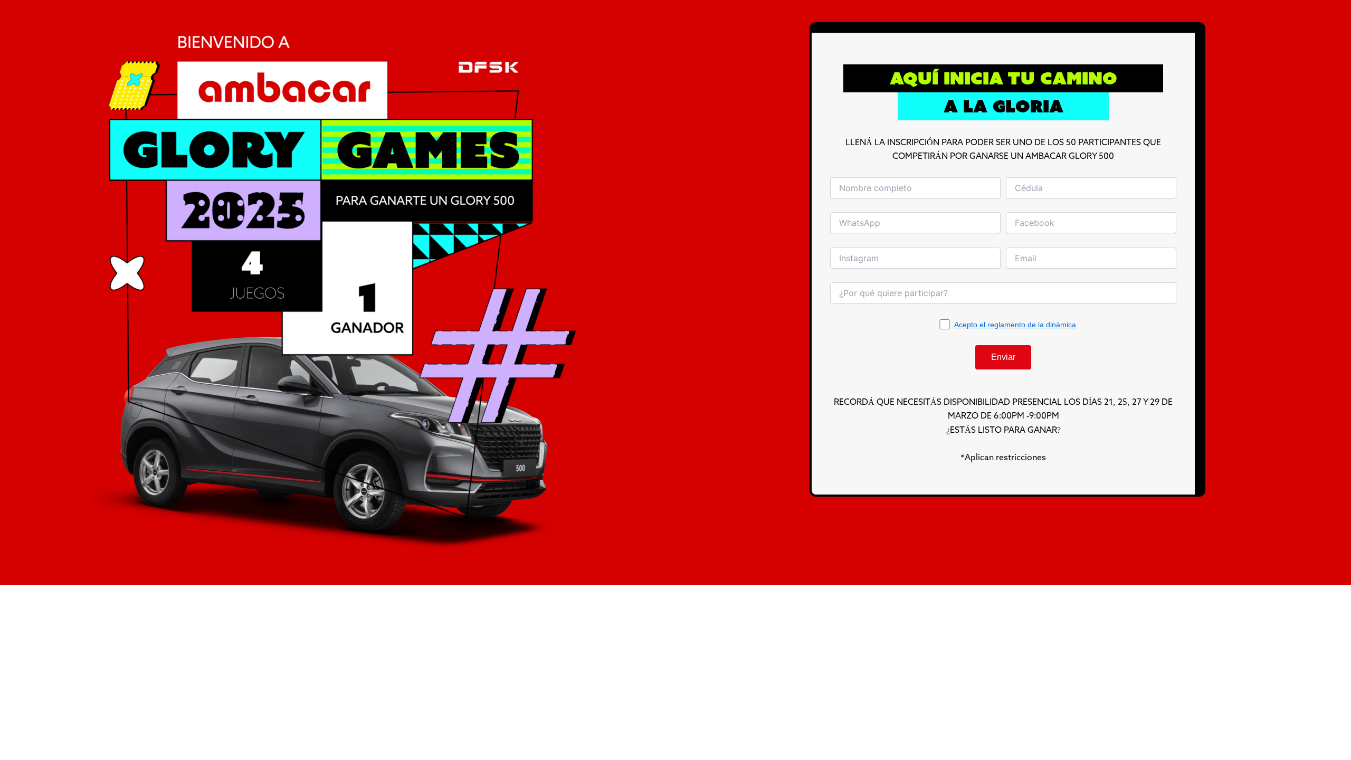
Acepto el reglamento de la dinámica (1015, 324)
